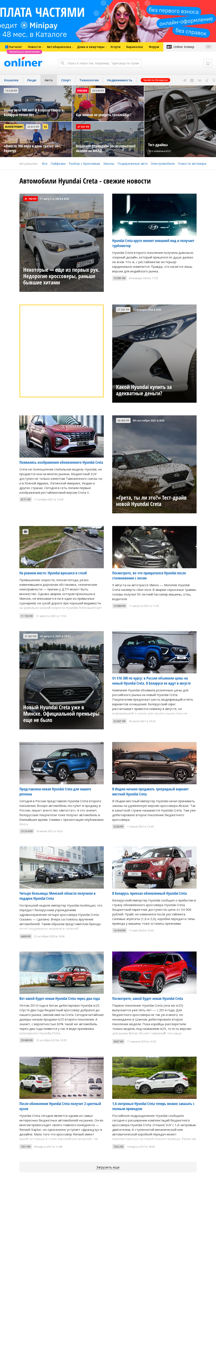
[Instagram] (192, 80)
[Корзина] (208, 63)
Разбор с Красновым (84, 163)
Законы (108, 163)
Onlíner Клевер (183, 47)
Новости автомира (192, 163)
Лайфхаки (58, 163)
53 (45, 127)
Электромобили (163, 163)
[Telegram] (184, 80)
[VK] (200, 80)
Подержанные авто (132, 163)
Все (44, 163)
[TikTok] (207, 80)
